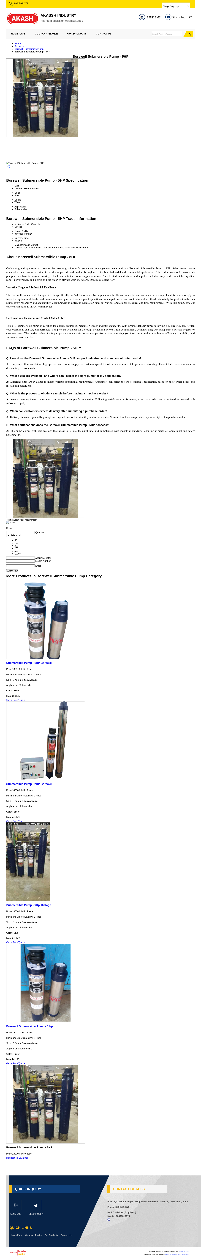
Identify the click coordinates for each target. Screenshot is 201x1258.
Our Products (77, 33)
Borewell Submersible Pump (28, 49)
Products (19, 46)
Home (17, 43)
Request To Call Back (17, 1157)
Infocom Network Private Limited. (177, 1254)
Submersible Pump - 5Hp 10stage (28, 905)
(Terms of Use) (184, 1251)
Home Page (18, 33)
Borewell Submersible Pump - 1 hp (29, 1026)
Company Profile (46, 33)
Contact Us (103, 33)
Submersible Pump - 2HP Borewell (29, 784)
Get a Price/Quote (15, 700)
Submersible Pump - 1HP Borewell (29, 662)
